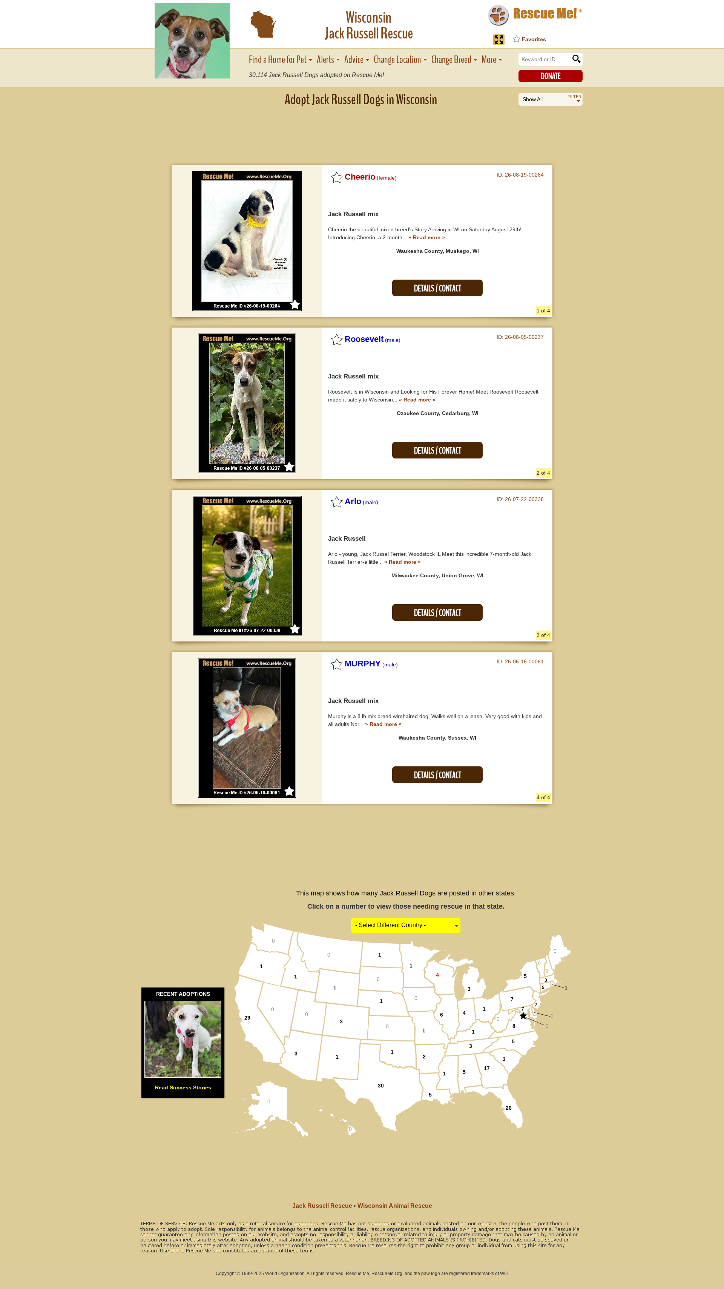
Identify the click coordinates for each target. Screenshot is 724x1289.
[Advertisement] (362, 130)
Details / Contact (437, 288)
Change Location (397, 60)
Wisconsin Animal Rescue (394, 1206)
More (489, 60)
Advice (354, 60)
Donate (551, 76)
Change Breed (451, 60)
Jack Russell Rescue (322, 1206)
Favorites (534, 39)
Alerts (325, 60)
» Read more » (426, 237)
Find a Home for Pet (278, 60)
